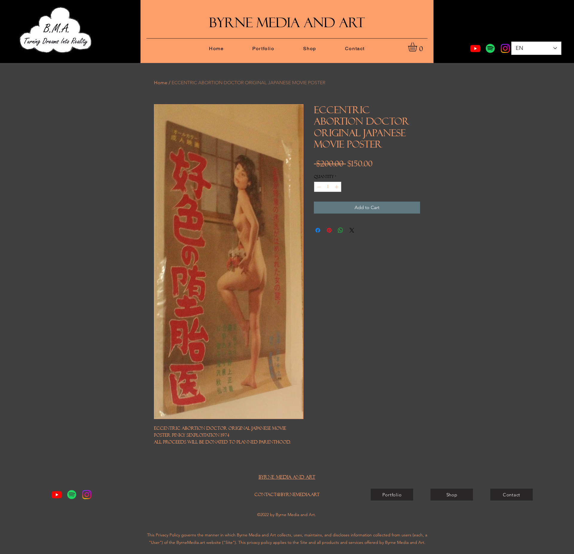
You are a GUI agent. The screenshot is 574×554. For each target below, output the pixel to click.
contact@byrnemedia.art (287, 494)
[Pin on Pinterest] (329, 230)
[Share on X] (351, 230)
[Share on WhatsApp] (340, 230)
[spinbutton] (328, 187)
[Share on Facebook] (317, 230)
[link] (418, 46)
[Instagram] (505, 48)
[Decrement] (318, 187)
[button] (263, 49)
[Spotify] (490, 48)
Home (160, 82)
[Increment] (337, 187)
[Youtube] (475, 48)
